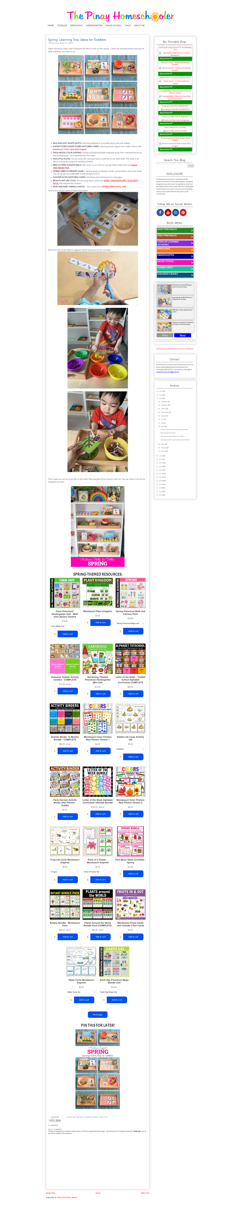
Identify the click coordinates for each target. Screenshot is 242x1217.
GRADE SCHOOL (113, 25)
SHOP (128, 25)
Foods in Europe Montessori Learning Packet (174, 429)
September (165, 412)
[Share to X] (55, 1120)
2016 (161, 477)
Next (183, 335)
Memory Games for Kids (168, 433)
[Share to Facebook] (57, 1120)
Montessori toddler (91, 1117)
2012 (160, 491)
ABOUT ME (139, 25)
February (164, 448)
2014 (160, 484)
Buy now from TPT (166, 58)
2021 (160, 459)
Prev (165, 335)
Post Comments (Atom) (67, 1197)
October (163, 409)
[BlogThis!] (52, 1120)
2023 (160, 398)
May (162, 423)
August (163, 416)
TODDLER (62, 25)
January (163, 451)
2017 (160, 473)
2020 (161, 463)
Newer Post (50, 1193)
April (162, 426)
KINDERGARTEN (94, 25)
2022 (161, 456)
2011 (160, 495)
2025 (161, 391)
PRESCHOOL (76, 25)
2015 (160, 481)
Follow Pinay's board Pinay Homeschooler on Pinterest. (175, 349)
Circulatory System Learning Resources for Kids (175, 440)
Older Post (145, 1193)
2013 (160, 488)
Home (98, 1193)
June (162, 419)
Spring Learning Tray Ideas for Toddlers (173, 436)
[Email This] (50, 1120)
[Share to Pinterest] (59, 1120)
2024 (161, 395)
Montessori (80, 1117)
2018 (161, 470)
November (164, 405)
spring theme (103, 1117)
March (163, 444)
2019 (161, 466)
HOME (51, 25)
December (164, 401)
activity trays (71, 1117)
